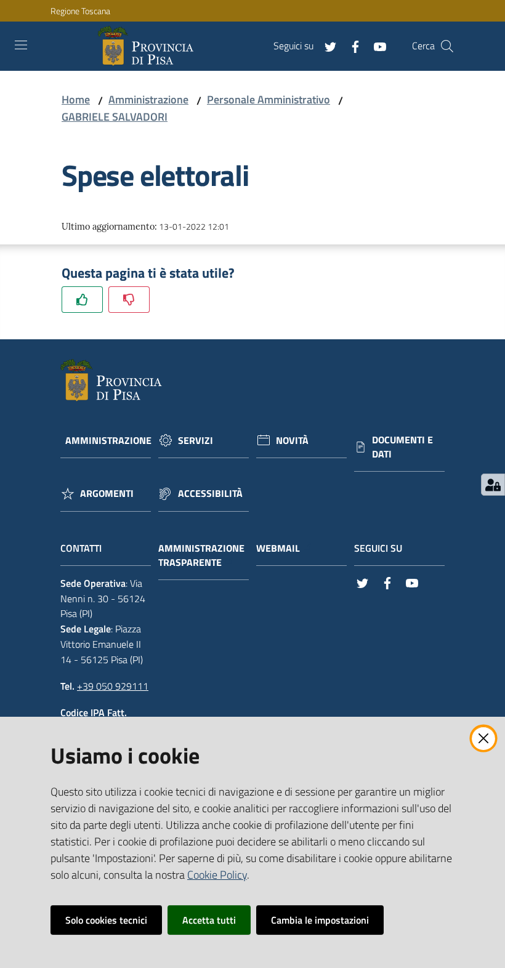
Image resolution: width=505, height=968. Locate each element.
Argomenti (107, 493)
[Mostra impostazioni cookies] (493, 485)
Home (76, 99)
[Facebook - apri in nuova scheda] (350, 45)
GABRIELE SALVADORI (115, 116)
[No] (129, 299)
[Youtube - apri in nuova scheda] (375, 45)
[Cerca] (447, 46)
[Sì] (82, 299)
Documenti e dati (402, 447)
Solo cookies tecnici (106, 920)
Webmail (278, 548)
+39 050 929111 (112, 686)
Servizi (195, 441)
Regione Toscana (80, 10)
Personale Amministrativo (268, 99)
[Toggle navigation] (21, 45)
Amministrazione (148, 99)
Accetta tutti (209, 920)
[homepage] (148, 46)
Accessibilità (210, 493)
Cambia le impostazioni (320, 920)
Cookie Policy (217, 874)
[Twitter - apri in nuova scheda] (325, 45)
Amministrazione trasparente (201, 555)
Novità (292, 441)
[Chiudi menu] (461, 24)
